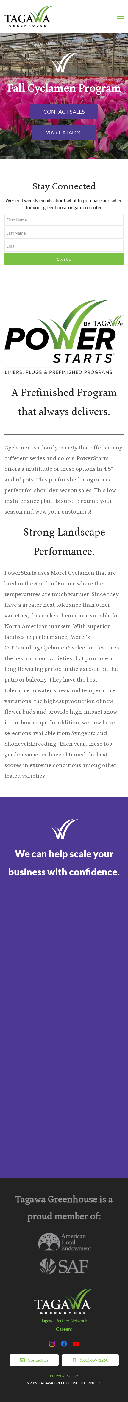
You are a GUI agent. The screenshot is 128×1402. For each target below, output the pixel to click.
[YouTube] (75, 1343)
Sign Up (64, 259)
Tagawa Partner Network (64, 1320)
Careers (64, 1329)
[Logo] (28, 16)
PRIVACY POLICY (64, 1376)
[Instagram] (52, 1343)
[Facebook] (64, 1343)
